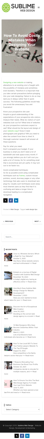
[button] (38, 7)
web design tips (31, 209)
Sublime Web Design (25, 425)
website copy (12, 131)
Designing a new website (13, 82)
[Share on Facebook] (11, 200)
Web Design (14, 209)
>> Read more (31, 282)
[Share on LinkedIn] (16, 200)
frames (22, 175)
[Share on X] (5, 200)
